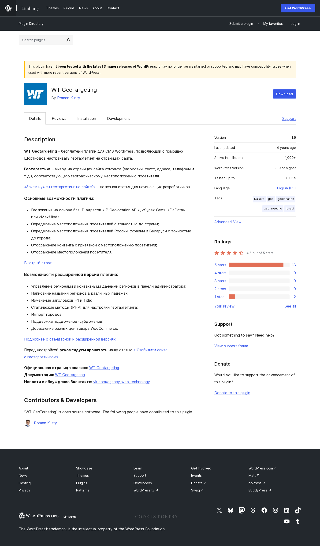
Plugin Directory (31, 24)
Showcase (84, 468)
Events (196, 475)
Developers (143, 483)
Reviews (59, 118)
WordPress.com (263, 468)
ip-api (290, 208)
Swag (197, 490)
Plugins (81, 483)
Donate (199, 483)
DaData (259, 199)
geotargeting (273, 208)
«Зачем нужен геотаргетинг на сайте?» (60, 186)
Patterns (82, 490)
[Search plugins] (68, 40)
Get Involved (201, 468)
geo (271, 199)
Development (118, 118)
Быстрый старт (38, 262)
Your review (224, 306)
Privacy (24, 490)
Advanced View (228, 222)
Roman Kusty (68, 97)
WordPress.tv (146, 490)
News (23, 475)
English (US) (286, 188)
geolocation (285, 199)
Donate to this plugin (232, 392)
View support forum (231, 346)
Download (284, 94)
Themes (82, 475)
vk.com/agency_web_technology (121, 381)
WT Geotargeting (104, 367)
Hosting (25, 483)
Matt (254, 475)
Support (289, 118)
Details (35, 118)
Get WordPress (298, 8)
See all (290, 306)
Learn (138, 468)
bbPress (257, 483)
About (23, 468)
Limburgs (70, 516)
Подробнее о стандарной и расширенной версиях (70, 339)
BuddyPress (260, 490)
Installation (86, 118)
